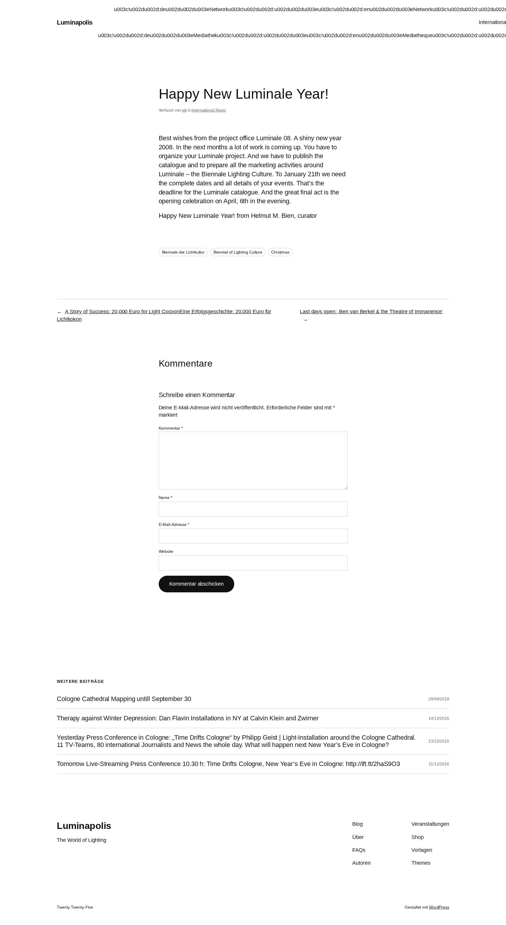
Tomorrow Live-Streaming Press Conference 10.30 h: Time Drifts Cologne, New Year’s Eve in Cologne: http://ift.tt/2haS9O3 (228, 763)
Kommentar (171, 428)
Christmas (280, 252)
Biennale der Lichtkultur (183, 252)
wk (184, 110)
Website (166, 551)
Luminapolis (75, 22)
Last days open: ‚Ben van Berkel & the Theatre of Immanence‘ (371, 311)
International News (208, 110)
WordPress (439, 907)
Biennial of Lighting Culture (237, 252)
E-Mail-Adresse (174, 524)
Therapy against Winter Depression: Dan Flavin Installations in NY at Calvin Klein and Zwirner (188, 718)
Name (165, 497)
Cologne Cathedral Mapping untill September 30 (124, 698)
